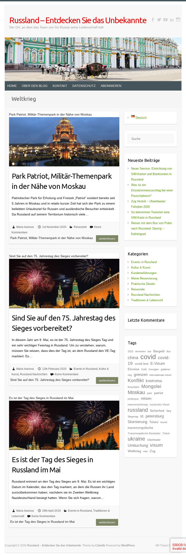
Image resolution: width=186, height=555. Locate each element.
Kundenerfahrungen (144, 273)
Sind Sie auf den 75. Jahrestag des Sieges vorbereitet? (63, 323)
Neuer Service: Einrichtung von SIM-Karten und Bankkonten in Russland (151, 174)
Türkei (165, 433)
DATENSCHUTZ (84, 86)
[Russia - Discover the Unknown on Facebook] (153, 19)
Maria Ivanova (25, 227)
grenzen (140, 374)
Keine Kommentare (66, 374)
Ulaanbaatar (154, 439)
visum (156, 445)
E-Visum (157, 363)
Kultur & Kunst (140, 267)
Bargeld (158, 351)
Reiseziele (80, 227)
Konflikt (136, 380)
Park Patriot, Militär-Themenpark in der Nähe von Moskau (62, 181)
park (149, 393)
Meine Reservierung (144, 278)
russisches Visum (159, 404)
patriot (158, 393)
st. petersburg (152, 416)
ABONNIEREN (111, 86)
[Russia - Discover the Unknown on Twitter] (159, 19)
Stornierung (137, 422)
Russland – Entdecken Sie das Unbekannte (77, 20)
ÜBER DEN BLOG (35, 86)
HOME (12, 86)
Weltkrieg (134, 451)
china (133, 357)
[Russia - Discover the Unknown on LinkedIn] (172, 19)
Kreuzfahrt (133, 387)
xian (145, 451)
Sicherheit (157, 410)
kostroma (154, 381)
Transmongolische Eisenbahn (144, 433)
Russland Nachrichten (33, 374)
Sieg (168, 410)
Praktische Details (143, 284)
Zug (152, 451)
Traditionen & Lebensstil (147, 300)
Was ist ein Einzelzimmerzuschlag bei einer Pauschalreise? (152, 190)
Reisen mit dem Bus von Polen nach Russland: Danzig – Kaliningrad (151, 228)
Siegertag (133, 416)
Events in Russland (86, 368)
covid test (141, 363)
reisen (146, 398)
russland (138, 410)
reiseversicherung (138, 404)
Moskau (136, 392)
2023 (130, 351)
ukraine (136, 439)
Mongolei (151, 386)
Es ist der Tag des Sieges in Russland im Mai (52, 464)
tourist (163, 422)
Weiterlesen (107, 238)
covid (148, 356)
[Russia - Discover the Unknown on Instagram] (178, 19)
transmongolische (140, 427)
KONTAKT (60, 86)
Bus (168, 351)
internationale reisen (160, 375)
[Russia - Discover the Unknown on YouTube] (165, 19)
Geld (144, 369)
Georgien (154, 369)
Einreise (133, 369)
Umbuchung (138, 445)
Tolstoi (153, 422)
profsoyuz (133, 398)
